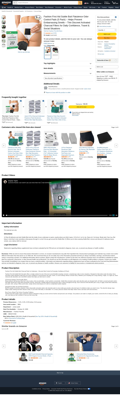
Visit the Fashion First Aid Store (53, 31)
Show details (75, 115)
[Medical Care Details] (23, 7)
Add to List (100, 66)
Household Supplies (18, 11)
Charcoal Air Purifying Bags (17, 318)
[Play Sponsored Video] (84, 341)
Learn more (87, 88)
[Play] (3, 215)
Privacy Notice (46, 388)
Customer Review (13, 182)
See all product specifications (53, 78)
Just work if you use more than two (30, 182)
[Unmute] (116, 215)
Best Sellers (39, 7)
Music (117, 7)
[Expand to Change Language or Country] (88, 3)
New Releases (49, 7)
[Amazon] (6, 2)
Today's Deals (78, 7)
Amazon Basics (29, 7)
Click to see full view (24, 52)
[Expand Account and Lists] (102, 3)
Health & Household (7, 11)
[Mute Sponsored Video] (50, 349)
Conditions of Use (36, 388)
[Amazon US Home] (42, 384)
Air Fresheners (29, 11)
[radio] (4, 17)
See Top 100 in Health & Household (46, 316)
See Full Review (46, 182)
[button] (3, 7)
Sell (99, 7)
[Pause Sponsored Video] (50, 345)
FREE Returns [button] (48, 43)
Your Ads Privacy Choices (80, 388)
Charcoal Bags (37, 11)
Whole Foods (68, 7)
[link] (34, 106)
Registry (111, 7)
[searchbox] (47, 3)
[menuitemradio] (113, 215)
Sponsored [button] (4, 328)
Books (85, 7)
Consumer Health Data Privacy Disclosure (62, 388)
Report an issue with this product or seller (58, 92)
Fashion (104, 7)
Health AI (10, 7)
